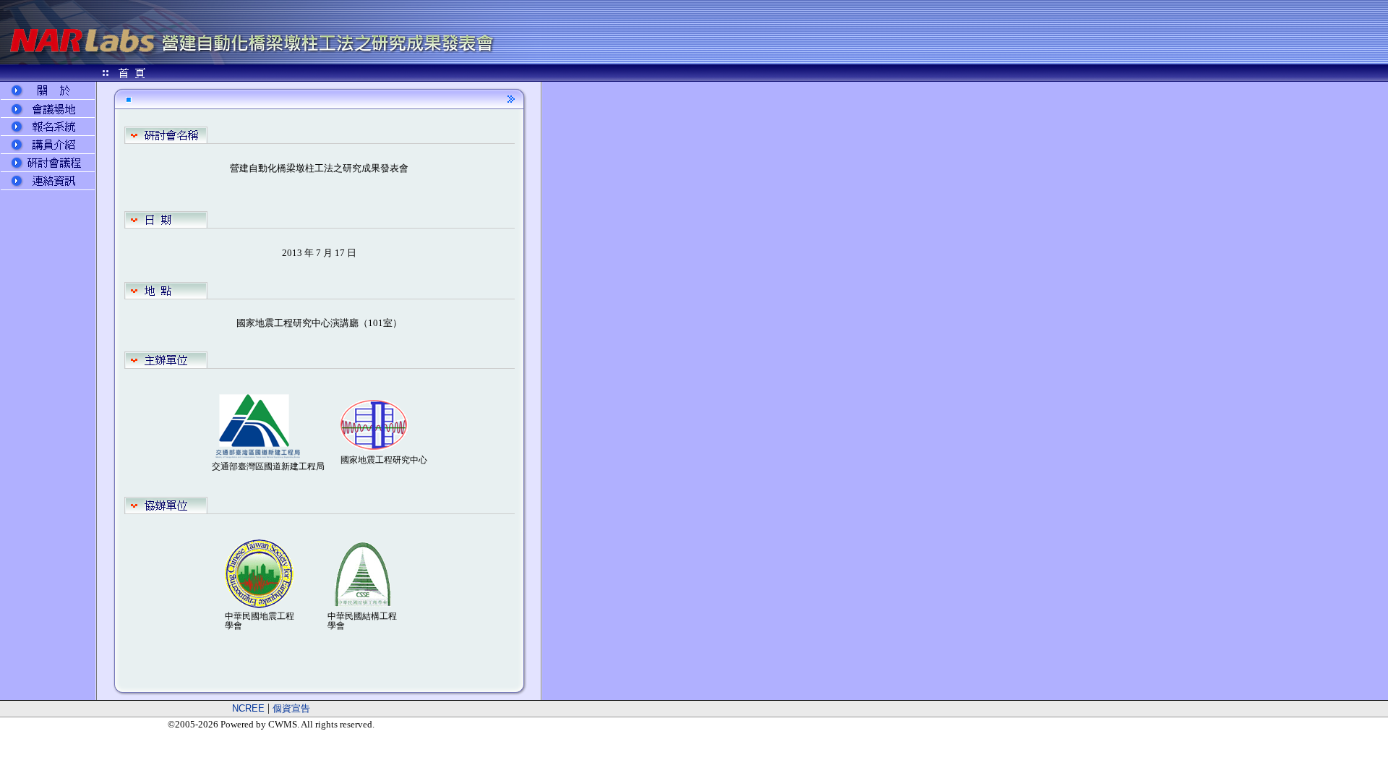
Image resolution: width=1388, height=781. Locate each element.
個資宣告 (291, 708)
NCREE (248, 708)
